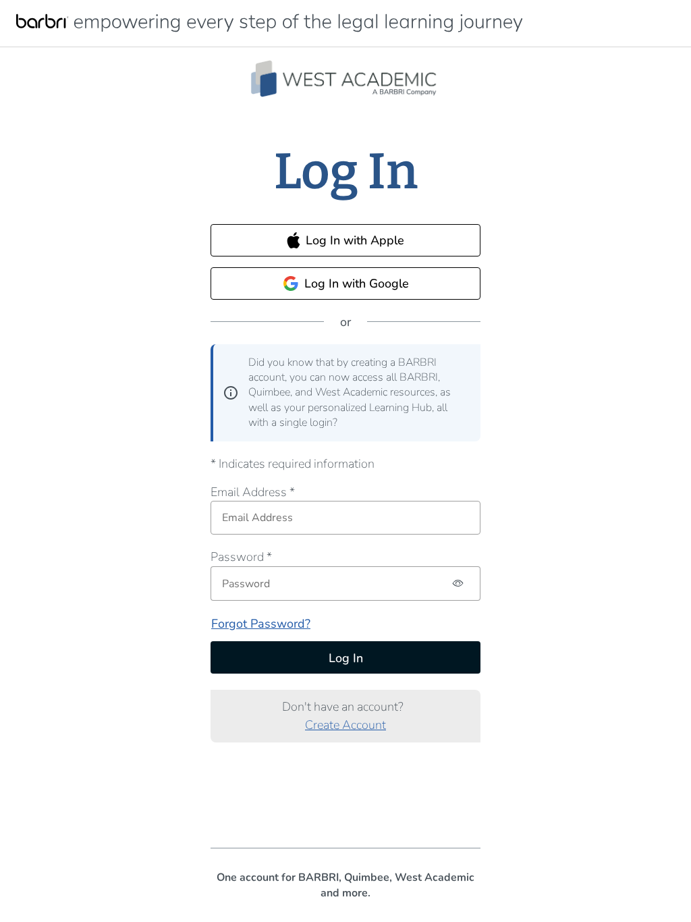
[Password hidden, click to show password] (458, 583)
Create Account (345, 725)
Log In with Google (356, 283)
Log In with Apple (355, 240)
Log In (346, 658)
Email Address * (253, 492)
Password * (241, 557)
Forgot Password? (260, 623)
